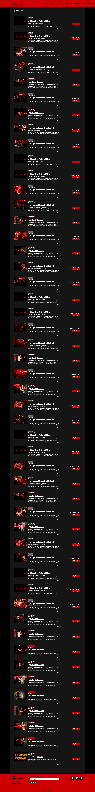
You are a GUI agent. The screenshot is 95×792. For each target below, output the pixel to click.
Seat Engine (50, 790)
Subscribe (33, 782)
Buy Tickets (76, 24)
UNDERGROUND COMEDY (80, 4)
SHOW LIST (68, 4)
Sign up (89, 1)
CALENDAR (59, 4)
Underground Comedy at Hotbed (41, 51)
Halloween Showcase (36, 756)
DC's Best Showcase (36, 82)
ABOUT (91, 4)
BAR (53, 4)
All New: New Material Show (39, 20)
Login (93, 1)
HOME (47, 4)
